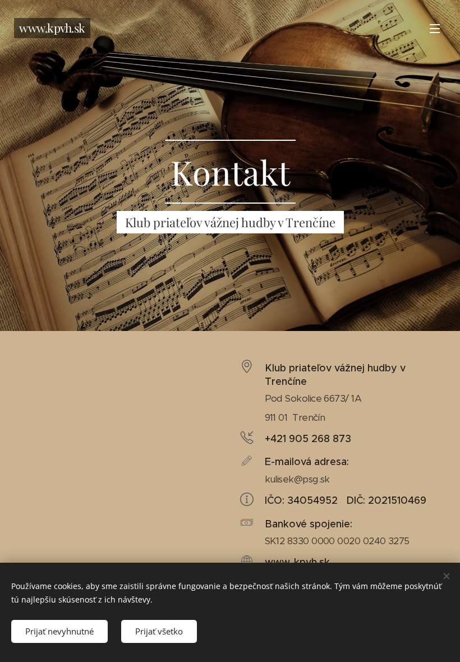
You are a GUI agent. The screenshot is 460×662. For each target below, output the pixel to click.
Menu (435, 28)
